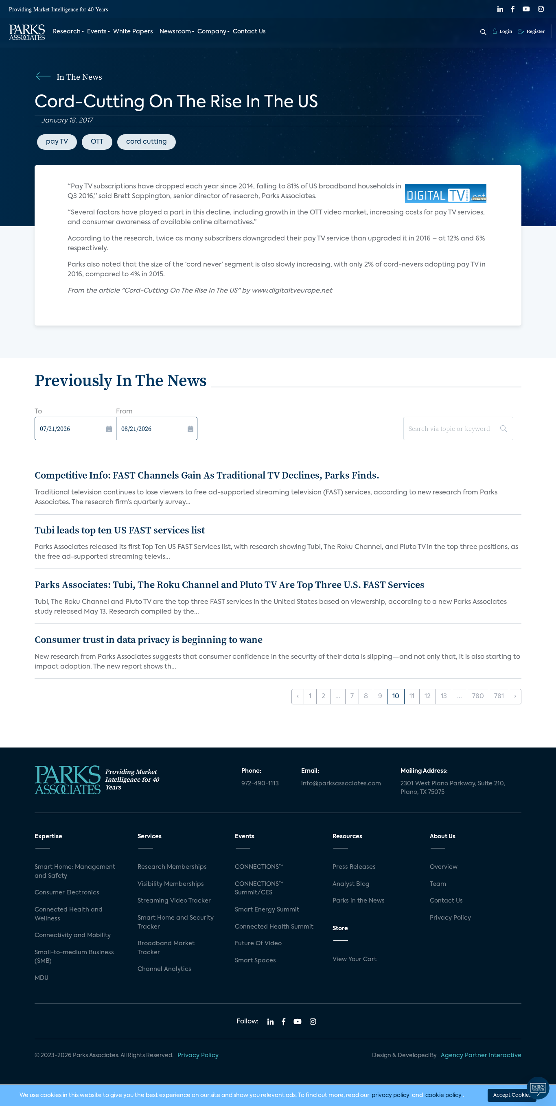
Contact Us (249, 32)
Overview (443, 867)
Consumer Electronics (67, 893)
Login (505, 31)
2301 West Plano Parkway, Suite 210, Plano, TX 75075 (453, 788)
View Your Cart (355, 959)
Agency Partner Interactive (481, 1055)
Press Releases (354, 867)
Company (211, 32)
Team (438, 884)
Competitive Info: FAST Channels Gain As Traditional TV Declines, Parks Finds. (207, 475)
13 (444, 696)
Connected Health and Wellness (69, 914)
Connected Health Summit (274, 927)
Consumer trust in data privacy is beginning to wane (149, 639)
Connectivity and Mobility (73, 935)
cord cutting (146, 142)
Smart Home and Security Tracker (176, 922)
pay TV (57, 142)
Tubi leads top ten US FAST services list (120, 530)
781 (499, 696)
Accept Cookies (512, 1095)
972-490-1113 (260, 784)
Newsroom (175, 32)
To (38, 412)
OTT (97, 142)
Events (97, 32)
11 (411, 696)
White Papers (133, 32)
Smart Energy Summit (267, 910)
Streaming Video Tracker (174, 901)
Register (535, 31)
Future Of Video (258, 943)
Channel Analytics (164, 969)
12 (428, 696)
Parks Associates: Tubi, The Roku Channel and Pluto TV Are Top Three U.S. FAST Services (230, 584)
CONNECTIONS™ (259, 867)
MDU (41, 978)
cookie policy (443, 1095)
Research (67, 32)
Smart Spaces (255, 961)
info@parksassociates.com (341, 784)
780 (478, 696)
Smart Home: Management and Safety (75, 871)
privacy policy (390, 1095)
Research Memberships (172, 867)
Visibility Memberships (171, 884)
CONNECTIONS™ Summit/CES (259, 888)
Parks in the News (359, 901)
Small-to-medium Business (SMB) (74, 957)
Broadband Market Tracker (166, 948)
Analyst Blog (351, 884)
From (124, 412)
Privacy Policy (450, 918)
